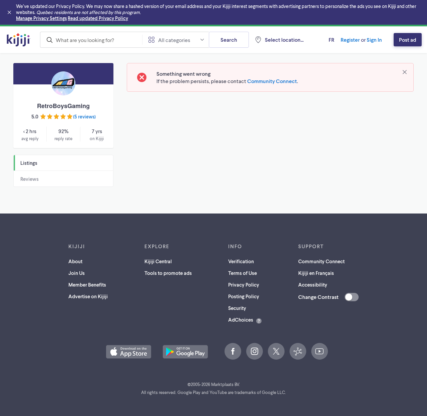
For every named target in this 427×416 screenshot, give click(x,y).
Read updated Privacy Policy (98, 18)
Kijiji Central (158, 261)
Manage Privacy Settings (41, 18)
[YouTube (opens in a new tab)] (319, 351)
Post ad (407, 39)
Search (229, 39)
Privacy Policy (243, 285)
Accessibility (312, 285)
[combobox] (91, 40)
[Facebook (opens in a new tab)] (233, 351)
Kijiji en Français (316, 273)
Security (237, 308)
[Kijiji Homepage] (18, 39)
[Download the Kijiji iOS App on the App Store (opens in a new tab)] (128, 351)
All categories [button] (174, 40)
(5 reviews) (84, 116)
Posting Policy (243, 296)
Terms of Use (242, 273)
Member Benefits (87, 285)
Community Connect (272, 81)
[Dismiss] (405, 72)
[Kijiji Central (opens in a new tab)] (298, 351)
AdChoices (240, 320)
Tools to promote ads (168, 273)
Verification (241, 261)
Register (350, 39)
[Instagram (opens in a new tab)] (254, 351)
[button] (128, 351)
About (75, 261)
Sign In (374, 39)
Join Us (76, 273)
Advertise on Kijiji (88, 296)
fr (331, 39)
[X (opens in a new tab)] (276, 351)
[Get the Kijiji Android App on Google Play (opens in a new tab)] (185, 351)
